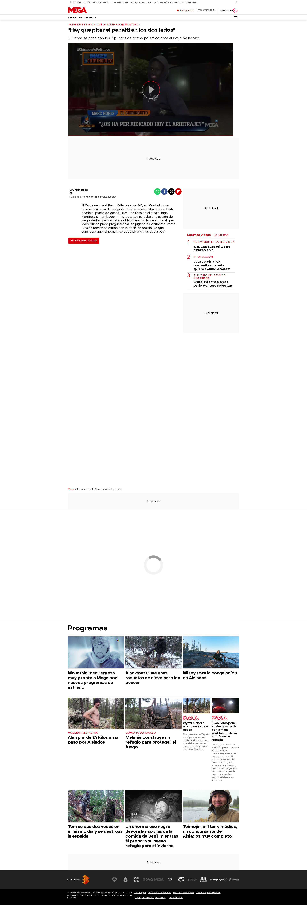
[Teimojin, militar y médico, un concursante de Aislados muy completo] (211, 806)
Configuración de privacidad (150, 897)
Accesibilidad (176, 897)
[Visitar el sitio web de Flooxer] (234, 879)
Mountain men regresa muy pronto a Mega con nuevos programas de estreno (92, 680)
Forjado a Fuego (130, 2)
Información (203, 257)
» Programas (82, 489)
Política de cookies (183, 892)
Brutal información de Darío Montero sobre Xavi (213, 283)
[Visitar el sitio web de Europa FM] (192, 879)
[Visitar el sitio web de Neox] (136, 879)
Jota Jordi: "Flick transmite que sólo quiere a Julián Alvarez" (211, 265)
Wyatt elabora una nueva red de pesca (195, 726)
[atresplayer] (228, 10)
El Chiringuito (116, 2)
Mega (71, 489)
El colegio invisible (168, 2)
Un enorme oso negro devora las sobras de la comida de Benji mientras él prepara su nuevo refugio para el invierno (151, 836)
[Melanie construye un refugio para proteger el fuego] (153, 714)
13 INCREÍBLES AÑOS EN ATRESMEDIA (211, 248)
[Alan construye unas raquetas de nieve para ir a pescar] (153, 652)
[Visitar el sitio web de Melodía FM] (203, 879)
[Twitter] (71, 193)
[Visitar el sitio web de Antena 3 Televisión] (114, 879)
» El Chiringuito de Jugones (105, 489)
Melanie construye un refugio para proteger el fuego (150, 742)
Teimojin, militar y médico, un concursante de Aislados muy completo (210, 831)
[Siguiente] (236, 2)
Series (72, 17)
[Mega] (88, 10)
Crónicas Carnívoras (149, 2)
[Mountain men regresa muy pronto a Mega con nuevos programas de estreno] (96, 652)
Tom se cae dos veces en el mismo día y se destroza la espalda (95, 831)
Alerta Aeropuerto (100, 2)
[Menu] (235, 17)
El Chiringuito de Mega (84, 240)
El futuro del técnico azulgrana (209, 277)
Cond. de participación (208, 892)
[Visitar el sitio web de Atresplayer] (219, 879)
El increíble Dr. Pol (81, 2)
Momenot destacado (83, 733)
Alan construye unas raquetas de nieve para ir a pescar (152, 678)
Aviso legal (140, 892)
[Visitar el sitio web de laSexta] (125, 879)
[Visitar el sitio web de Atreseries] (170, 879)
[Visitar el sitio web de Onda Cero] (181, 879)
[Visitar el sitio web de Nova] (148, 879)
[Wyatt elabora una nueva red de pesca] (196, 706)
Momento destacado (140, 733)
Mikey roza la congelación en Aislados (210, 675)
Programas (87, 17)
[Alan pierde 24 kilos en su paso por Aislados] (96, 714)
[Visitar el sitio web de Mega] (159, 879)
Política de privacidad (159, 892)
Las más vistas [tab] (199, 235)
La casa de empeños (187, 2)
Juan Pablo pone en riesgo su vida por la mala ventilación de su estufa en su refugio (224, 731)
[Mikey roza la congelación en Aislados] (211, 652)
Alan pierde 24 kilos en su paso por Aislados (93, 740)
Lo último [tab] (220, 235)
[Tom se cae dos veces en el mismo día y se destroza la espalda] (96, 806)
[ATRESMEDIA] (78, 880)
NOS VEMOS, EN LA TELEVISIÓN (214, 242)
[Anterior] (70, 2)
